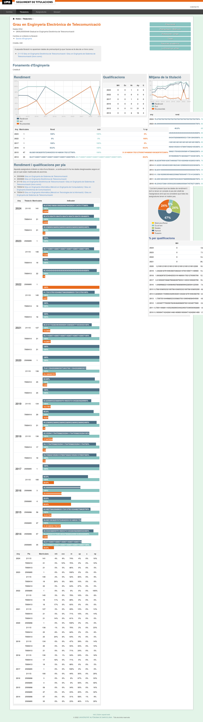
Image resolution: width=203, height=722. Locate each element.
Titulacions (24, 12)
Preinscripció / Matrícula (170, 29)
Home (18, 19)
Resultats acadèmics (170, 43)
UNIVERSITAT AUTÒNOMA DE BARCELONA (95, 717)
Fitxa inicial (170, 24)
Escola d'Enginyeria (24, 38)
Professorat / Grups (170, 33)
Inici (94, 714)
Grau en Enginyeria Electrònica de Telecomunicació (46, 179)
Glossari (57, 12)
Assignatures (41, 12)
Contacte (194, 7)
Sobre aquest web (103, 714)
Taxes (170, 38)
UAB (7, 2)
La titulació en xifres (170, 48)
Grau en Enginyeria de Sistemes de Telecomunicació (46, 176)
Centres (9, 12)
